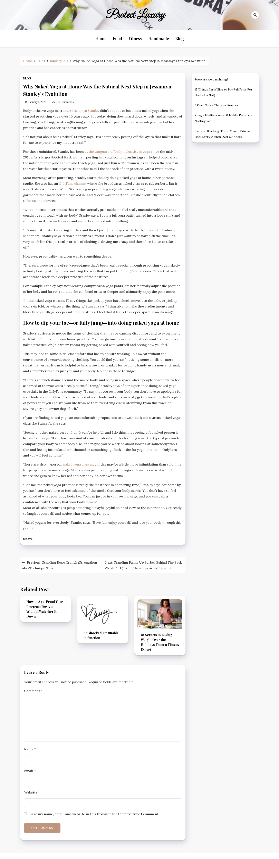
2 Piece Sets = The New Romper (216, 105)
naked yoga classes (78, 464)
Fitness (135, 38)
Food (117, 38)
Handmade (158, 38)
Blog (179, 38)
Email (30, 771)
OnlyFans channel (72, 183)
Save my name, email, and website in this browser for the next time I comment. (94, 814)
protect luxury (135, 15)
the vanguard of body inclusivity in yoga (119, 151)
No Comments (65, 102)
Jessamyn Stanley (85, 111)
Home (100, 38)
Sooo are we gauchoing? (211, 79)
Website (30, 792)
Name (30, 749)
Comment (33, 691)
